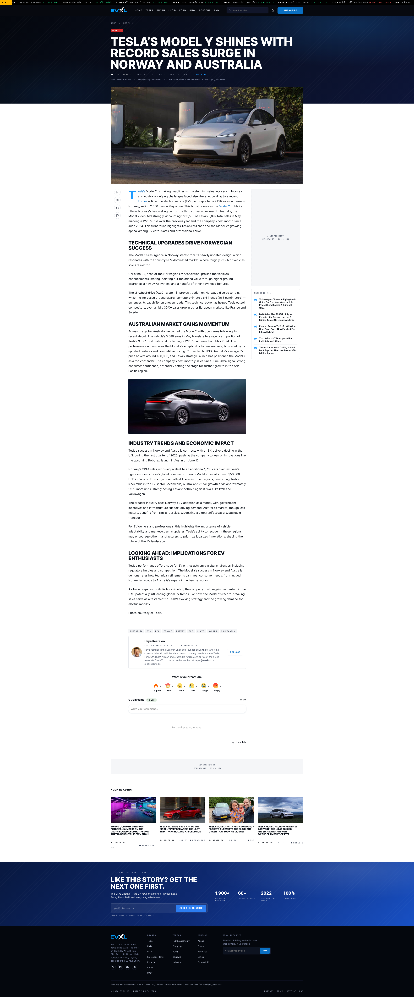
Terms (280, 991)
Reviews (177, 957)
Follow (235, 652)
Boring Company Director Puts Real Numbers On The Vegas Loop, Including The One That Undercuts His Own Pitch (130, 830)
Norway (180, 631)
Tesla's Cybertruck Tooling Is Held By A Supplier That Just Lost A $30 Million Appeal (277, 350)
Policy (175, 951)
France (168, 631)
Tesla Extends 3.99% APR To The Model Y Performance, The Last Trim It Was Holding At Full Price (180, 829)
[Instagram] (134, 967)
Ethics (201, 957)
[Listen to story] (117, 208)
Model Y (128, 23)
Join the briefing (191, 908)
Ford (182, 10)
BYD (216, 10)
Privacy (269, 991)
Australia (136, 631)
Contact (202, 946)
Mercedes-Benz (155, 957)
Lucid (172, 10)
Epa (157, 631)
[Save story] (117, 192)
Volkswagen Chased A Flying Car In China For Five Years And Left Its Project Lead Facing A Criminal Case (277, 303)
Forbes (142, 201)
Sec (191, 631)
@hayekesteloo (152, 663)
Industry (177, 962)
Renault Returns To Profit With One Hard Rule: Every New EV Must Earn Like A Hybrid (277, 329)
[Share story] (117, 200)
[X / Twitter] (113, 967)
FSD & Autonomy (181, 941)
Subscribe (290, 10)
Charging (177, 946)
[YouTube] (127, 967)
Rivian (161, 10)
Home (138, 10)
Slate (200, 631)
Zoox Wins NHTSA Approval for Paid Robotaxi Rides (275, 340)
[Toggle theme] (273, 10)
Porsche (205, 10)
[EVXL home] (119, 10)
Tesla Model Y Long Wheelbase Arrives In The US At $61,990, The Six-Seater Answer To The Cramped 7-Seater (277, 830)
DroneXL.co (161, 660)
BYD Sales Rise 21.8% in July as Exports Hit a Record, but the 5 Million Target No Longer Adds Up (276, 317)
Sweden (213, 631)
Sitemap (291, 991)
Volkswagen (228, 631)
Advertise (202, 951)
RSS (301, 991)
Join (264, 950)
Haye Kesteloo (154, 641)
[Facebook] (120, 967)
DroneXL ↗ (203, 962)
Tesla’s (141, 191)
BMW (193, 10)
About (201, 941)
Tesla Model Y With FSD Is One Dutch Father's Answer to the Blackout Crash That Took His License (231, 829)
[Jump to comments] (117, 215)
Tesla (149, 10)
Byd (149, 631)
